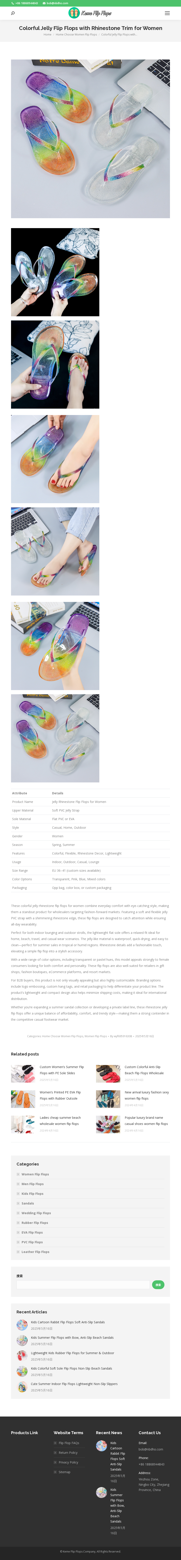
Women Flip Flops (96, 1036)
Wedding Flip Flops (36, 1213)
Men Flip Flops (33, 1184)
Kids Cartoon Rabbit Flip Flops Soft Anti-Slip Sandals (68, 1322)
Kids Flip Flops (32, 1193)
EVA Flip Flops (32, 1232)
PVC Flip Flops (32, 1242)
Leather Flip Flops (35, 1252)
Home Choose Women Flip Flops (62, 1036)
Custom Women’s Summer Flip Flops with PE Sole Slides (62, 1070)
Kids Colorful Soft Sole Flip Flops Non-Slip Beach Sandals (71, 1368)
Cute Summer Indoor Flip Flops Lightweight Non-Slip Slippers (74, 1384)
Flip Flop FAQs (69, 1443)
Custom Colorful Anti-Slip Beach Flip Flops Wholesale (144, 1070)
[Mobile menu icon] (167, 13)
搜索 (20, 1276)
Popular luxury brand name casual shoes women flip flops (146, 1120)
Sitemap (64, 1472)
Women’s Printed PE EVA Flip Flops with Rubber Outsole (60, 1095)
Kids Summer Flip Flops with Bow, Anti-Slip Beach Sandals (72, 1337)
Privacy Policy (68, 1462)
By (121, 1036)
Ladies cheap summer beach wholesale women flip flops (60, 1120)
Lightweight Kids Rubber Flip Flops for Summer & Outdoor (72, 1353)
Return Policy (68, 1452)
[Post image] (23, 1074)
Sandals (28, 1203)
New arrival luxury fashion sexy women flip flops (147, 1095)
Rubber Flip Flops (35, 1223)
